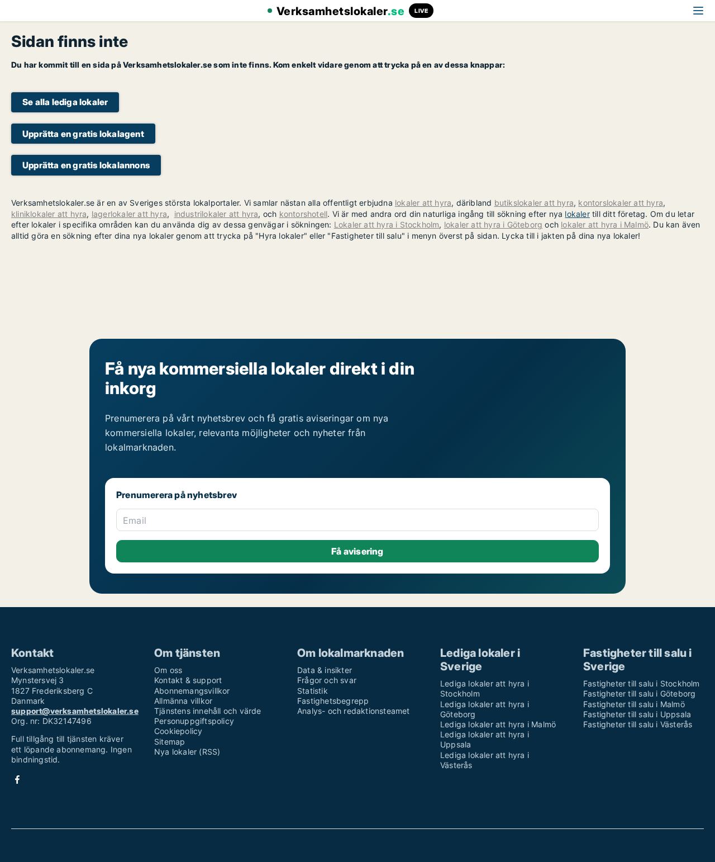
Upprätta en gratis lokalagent (83, 134)
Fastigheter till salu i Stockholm (641, 683)
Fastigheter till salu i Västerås (637, 724)
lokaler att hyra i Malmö (605, 224)
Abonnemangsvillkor (192, 690)
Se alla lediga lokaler (65, 102)
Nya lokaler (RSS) (187, 751)
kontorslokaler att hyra (620, 202)
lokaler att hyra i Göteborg (493, 224)
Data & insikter (324, 670)
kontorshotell (303, 214)
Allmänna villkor (183, 700)
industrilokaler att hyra (216, 214)
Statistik (312, 690)
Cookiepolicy (178, 731)
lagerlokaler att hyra (129, 214)
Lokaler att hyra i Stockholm (387, 224)
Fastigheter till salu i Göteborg (639, 693)
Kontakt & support (188, 680)
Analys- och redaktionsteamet (353, 711)
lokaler (577, 214)
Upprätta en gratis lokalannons (86, 165)
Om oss (168, 670)
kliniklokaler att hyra (49, 214)
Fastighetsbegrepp (333, 700)
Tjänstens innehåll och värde (207, 711)
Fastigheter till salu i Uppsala (637, 714)
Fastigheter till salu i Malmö (634, 704)
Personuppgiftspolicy (194, 721)
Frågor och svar (326, 680)
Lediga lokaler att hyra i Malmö (498, 724)
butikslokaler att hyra (534, 202)
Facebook (17, 780)
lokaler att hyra (423, 202)
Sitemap (169, 741)
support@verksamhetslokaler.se (75, 711)
